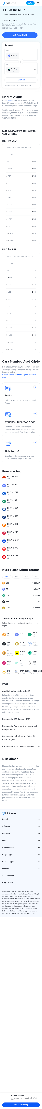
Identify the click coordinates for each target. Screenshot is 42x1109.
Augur (10, 101)
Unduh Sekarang (21, 1105)
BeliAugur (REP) (20, 35)
